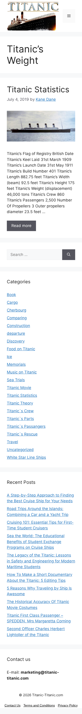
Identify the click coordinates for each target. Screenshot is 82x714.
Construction (18, 325)
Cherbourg (16, 310)
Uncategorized (20, 449)
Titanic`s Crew (20, 411)
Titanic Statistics (38, 89)
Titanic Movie (19, 387)
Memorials (16, 364)
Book (11, 294)
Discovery (16, 341)
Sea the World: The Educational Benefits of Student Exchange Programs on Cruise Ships (35, 542)
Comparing (17, 318)
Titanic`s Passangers (26, 426)
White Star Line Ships (26, 457)
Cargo (12, 302)
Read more (21, 225)
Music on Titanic (22, 372)
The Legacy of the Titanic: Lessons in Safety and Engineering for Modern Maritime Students (41, 561)
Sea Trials (16, 380)
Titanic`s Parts (20, 418)
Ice (9, 356)
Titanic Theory (20, 403)
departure (16, 333)
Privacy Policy (68, 705)
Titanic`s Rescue (22, 434)
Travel (12, 442)
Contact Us (12, 705)
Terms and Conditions (39, 705)
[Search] (68, 254)
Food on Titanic (21, 349)
